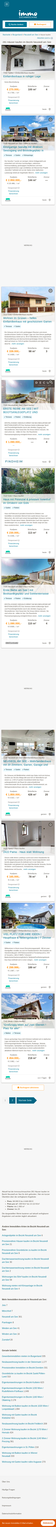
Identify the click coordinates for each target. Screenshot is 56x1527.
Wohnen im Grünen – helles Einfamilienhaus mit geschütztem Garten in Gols (27, 320)
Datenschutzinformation (11, 1513)
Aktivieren (48, 1523)
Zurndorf (6, 1340)
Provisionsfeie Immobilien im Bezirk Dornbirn (22, 1368)
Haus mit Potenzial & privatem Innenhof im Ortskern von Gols (27, 501)
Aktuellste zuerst (43, 38)
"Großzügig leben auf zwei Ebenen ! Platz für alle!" (24, 1026)
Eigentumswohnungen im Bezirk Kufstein (21, 1382)
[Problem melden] (49, 109)
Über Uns (6, 1482)
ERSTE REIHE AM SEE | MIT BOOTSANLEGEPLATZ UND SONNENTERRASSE (20, 410)
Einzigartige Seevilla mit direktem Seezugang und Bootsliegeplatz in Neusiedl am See (23, 148)
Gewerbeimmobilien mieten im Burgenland (21, 1356)
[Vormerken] (50, 49)
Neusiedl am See (10, 1317)
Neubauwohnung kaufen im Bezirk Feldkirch (22, 1424)
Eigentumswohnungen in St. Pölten (18, 1447)
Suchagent (41, 24)
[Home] (28, 14)
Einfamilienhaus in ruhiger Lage (22, 76)
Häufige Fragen (8, 1490)
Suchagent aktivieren (29, 1087)
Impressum (6, 1506)
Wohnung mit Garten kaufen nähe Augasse (22, 1462)
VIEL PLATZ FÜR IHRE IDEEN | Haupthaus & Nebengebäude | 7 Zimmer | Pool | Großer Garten (27, 936)
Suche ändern (17, 24)
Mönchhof (6, 1311)
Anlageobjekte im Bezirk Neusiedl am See (21, 1235)
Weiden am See (9, 1328)
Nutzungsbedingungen (11, 1498)
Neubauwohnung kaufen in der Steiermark (21, 1362)
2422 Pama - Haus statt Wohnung (23, 851)
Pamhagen (7, 1322)
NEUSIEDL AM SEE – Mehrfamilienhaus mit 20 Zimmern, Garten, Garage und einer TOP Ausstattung (27, 763)
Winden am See (9, 1334)
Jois (4, 1305)
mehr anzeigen (41, 173)
